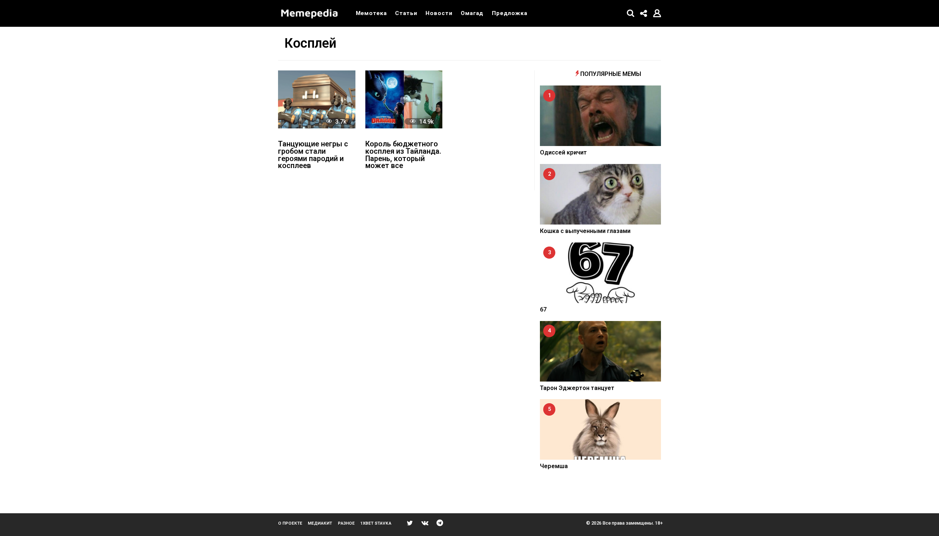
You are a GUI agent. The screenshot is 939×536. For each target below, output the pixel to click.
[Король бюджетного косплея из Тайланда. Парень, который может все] (404, 99)
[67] (600, 273)
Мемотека (371, 13)
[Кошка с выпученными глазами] (600, 194)
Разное (346, 523)
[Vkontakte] (424, 522)
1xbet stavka (375, 523)
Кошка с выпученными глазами (585, 230)
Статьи (406, 13)
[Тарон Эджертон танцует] (600, 351)
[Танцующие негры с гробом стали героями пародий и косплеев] (316, 99)
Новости (438, 13)
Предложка (509, 13)
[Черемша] (600, 429)
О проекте (290, 523)
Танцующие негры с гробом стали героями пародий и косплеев (313, 155)
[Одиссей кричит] (600, 115)
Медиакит (320, 523)
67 (543, 309)
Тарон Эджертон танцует (577, 387)
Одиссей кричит (563, 152)
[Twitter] (410, 522)
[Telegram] (439, 522)
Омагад (472, 13)
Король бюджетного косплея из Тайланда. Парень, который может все (403, 155)
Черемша (554, 466)
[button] (630, 13)
